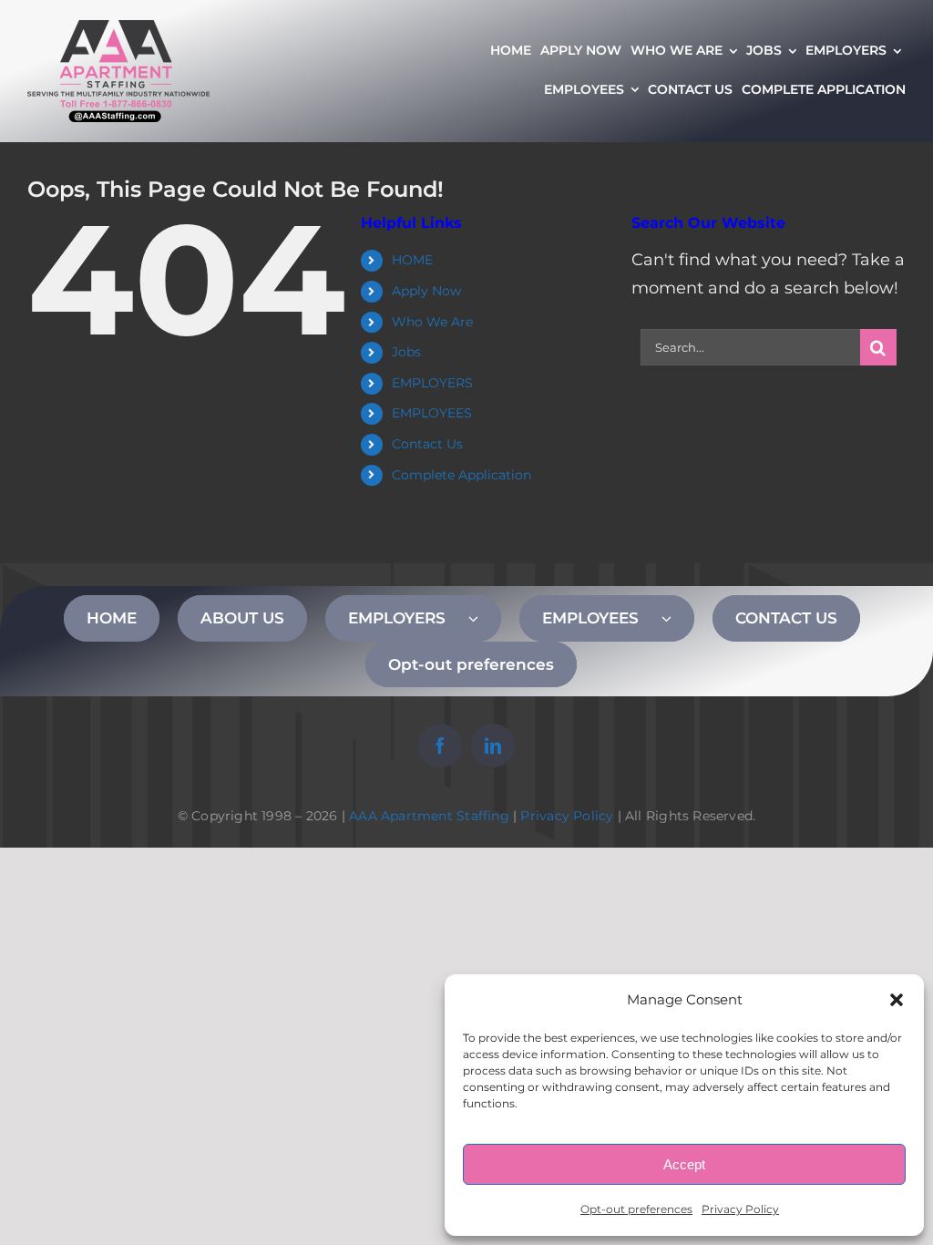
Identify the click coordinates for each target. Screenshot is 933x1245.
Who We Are (432, 322)
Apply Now (426, 291)
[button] (896, 1000)
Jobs (406, 352)
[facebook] (440, 745)
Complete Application (461, 475)
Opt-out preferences (636, 1209)
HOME (412, 260)
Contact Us (427, 444)
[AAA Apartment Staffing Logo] (118, 28)
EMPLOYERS (432, 383)
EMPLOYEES (432, 413)
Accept (684, 1164)
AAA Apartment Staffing (429, 816)
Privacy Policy (740, 1209)
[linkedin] (493, 745)
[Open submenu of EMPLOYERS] (484, 618)
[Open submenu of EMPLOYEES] (677, 618)
